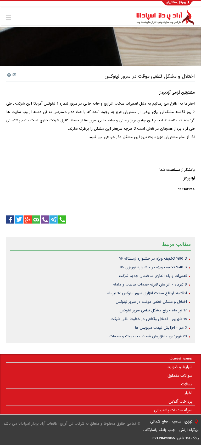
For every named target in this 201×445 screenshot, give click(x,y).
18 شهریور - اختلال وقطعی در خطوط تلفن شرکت (148, 319)
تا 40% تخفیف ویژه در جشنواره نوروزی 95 (153, 267)
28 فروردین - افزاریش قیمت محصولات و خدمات (148, 336)
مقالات (186, 384)
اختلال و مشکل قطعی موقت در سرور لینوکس (149, 76)
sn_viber (45, 219)
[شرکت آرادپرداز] (164, 18)
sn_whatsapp (19, 219)
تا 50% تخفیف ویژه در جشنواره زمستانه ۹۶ (153, 258)
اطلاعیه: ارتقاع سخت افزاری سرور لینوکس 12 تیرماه (147, 293)
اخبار (188, 393)
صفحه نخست (181, 358)
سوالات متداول (180, 376)
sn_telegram (53, 219)
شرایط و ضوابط (179, 367)
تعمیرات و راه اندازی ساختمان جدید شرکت (153, 276)
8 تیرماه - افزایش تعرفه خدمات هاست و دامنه (150, 284)
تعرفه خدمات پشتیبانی (173, 410)
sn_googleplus (28, 219)
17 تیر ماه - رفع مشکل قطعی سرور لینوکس (153, 310)
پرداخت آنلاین (180, 401)
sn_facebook (10, 219)
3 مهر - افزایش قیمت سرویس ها (161, 327)
